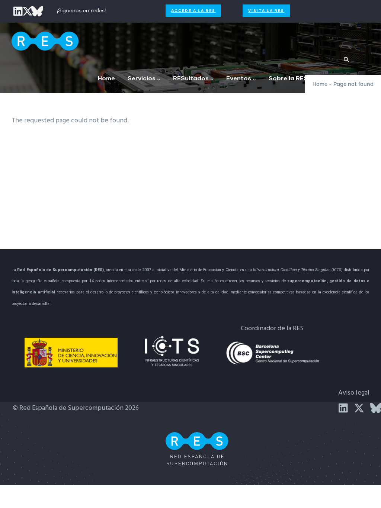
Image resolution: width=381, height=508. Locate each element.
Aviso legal (353, 393)
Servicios (142, 77)
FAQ (331, 77)
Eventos (238, 77)
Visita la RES (266, 10)
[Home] (45, 39)
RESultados (191, 77)
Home (106, 77)
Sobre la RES (288, 77)
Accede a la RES (193, 10)
